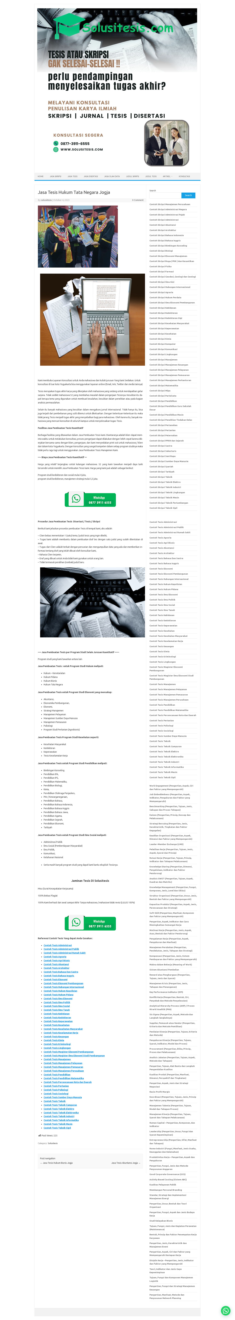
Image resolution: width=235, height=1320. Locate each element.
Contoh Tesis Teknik (55, 1101)
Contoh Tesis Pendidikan (57, 1074)
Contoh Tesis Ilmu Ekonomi (58, 998)
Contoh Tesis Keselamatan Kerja (61, 1033)
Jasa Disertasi (91, 176)
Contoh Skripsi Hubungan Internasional (169, 287)
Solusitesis (53, 1143)
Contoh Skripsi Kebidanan (162, 308)
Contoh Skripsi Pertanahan (163, 425)
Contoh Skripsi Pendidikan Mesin (166, 415)
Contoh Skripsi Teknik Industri (165, 487)
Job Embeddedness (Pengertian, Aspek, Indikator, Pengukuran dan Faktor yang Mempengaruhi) (169, 797)
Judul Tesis (151, 176)
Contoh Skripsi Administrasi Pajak (167, 215)
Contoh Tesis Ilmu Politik (57, 1002)
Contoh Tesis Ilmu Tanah (57, 1010)
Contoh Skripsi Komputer (162, 344)
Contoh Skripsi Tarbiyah (161, 472)
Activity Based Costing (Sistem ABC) (168, 1179)
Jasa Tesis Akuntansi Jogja (126, 1163)
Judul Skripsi (132, 176)
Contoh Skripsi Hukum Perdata (165, 297)
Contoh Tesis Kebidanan (57, 1013)
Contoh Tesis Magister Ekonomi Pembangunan (69, 1052)
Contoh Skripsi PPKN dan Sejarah (166, 441)
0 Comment (138, 200)
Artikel (166, 176)
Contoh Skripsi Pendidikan (163, 401)
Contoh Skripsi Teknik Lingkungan (167, 492)
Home (40, 176)
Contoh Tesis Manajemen (57, 1059)
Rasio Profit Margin (159, 1092)
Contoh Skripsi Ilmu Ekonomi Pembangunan (172, 302)
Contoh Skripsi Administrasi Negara (168, 209)
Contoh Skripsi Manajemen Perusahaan (169, 204)
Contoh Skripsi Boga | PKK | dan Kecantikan (171, 261)
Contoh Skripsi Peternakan (163, 435)
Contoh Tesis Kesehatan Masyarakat (63, 1029)
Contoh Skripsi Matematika (163, 385)
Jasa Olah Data (112, 176)
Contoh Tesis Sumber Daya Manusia (63, 1097)
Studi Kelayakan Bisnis (161, 1221)
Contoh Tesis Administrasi (58, 945)
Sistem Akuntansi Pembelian (164, 970)
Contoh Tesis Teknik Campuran (60, 1105)
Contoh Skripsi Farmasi (161, 271)
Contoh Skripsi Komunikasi (163, 349)
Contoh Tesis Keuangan (56, 1036)
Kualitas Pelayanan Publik (162, 1185)
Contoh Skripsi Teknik (160, 477)
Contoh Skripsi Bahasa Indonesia (166, 235)
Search (152, 190)
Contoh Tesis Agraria (55, 956)
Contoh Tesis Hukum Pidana (58, 994)
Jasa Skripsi (55, 176)
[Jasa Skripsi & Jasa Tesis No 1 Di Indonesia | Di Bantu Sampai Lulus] (117, 167)
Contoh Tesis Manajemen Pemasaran (63, 1067)
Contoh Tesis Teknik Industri (59, 1116)
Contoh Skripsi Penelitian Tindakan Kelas (170, 420)
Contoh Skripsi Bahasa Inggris (165, 240)
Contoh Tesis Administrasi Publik (61, 949)
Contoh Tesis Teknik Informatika (61, 1120)
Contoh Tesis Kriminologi (57, 1044)
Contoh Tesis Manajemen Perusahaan (64, 1071)
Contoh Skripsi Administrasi (164, 220)
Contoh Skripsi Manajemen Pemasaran (169, 375)
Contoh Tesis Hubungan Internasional (64, 987)
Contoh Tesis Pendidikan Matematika (64, 1078)
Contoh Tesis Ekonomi (55, 979)
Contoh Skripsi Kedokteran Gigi (165, 318)
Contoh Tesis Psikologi (56, 1090)
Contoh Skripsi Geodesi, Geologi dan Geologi (172, 277)
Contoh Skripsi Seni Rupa (162, 456)
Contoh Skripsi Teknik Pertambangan (168, 503)
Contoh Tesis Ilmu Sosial (57, 1006)
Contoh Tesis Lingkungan (57, 1048)
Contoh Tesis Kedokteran (57, 1017)
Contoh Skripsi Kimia (160, 339)
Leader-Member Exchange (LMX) (166, 844)
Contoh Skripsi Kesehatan (162, 334)
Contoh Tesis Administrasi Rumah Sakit (65, 953)
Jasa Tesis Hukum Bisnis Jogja (56, 1163)
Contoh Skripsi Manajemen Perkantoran (170, 380)
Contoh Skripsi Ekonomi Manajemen (168, 256)
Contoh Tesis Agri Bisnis (57, 960)
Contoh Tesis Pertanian (56, 1086)
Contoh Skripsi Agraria (161, 292)
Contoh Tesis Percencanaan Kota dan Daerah (68, 1082)
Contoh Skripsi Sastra (160, 446)
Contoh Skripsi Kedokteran (163, 313)
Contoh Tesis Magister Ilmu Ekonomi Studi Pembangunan (74, 1055)
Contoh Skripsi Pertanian (162, 430)
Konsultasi (184, 176)
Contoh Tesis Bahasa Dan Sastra (61, 972)
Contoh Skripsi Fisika (160, 266)
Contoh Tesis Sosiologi (56, 1093)
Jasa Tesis (72, 176)
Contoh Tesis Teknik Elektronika (61, 1112)
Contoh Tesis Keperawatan (58, 1021)
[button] (226, 1311)
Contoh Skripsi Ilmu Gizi (161, 282)
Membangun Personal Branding (165, 1190)
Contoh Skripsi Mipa (159, 390)
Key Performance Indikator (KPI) (166, 992)
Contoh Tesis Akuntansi (56, 964)
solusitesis (46, 200)
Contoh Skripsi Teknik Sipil (163, 508)
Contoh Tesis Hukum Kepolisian (60, 991)
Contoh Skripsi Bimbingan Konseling (168, 246)
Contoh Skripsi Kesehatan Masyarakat (169, 323)
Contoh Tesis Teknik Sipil (57, 1128)
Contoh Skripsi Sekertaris (162, 451)
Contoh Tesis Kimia (54, 1040)
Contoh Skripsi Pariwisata (162, 396)
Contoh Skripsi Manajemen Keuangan (168, 365)
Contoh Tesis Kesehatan (57, 1025)
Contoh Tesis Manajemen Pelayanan (63, 1063)
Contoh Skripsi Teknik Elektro (165, 482)
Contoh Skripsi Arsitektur (162, 230)
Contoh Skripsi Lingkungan (163, 354)
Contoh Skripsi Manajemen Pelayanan (169, 370)
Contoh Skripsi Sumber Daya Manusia (168, 461)
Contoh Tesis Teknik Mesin (58, 1124)
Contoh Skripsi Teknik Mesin (164, 497)
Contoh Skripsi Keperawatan (164, 328)
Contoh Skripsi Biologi (161, 251)
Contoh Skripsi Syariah (161, 466)
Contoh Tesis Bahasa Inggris (59, 975)
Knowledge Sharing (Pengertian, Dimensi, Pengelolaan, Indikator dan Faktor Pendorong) (170, 870)
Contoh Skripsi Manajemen (163, 359)
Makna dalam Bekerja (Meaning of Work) (170, 964)
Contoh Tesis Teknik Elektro (59, 1109)
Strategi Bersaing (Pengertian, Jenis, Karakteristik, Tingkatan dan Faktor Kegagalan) (168, 827)
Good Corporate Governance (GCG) (167, 1174)
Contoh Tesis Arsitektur (56, 968)
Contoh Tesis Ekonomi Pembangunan (63, 983)
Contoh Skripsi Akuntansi (162, 225)
